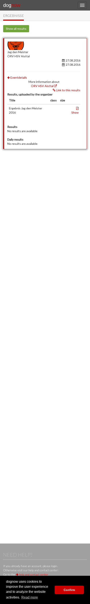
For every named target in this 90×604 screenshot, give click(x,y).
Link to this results (67, 90)
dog (11, 5)
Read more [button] (29, 597)
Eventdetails (18, 77)
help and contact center (33, 574)
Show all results (16, 28)
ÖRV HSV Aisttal (42, 86)
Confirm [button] (69, 590)
